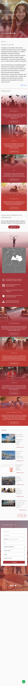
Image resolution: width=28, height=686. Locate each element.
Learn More (13, 121)
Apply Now (13, 227)
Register (14, 562)
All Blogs (21, 515)
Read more (23, 85)
